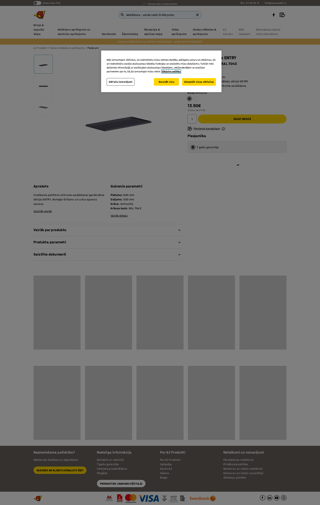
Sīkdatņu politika (171, 71)
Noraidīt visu (166, 81)
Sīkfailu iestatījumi (120, 81)
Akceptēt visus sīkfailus (199, 81)
